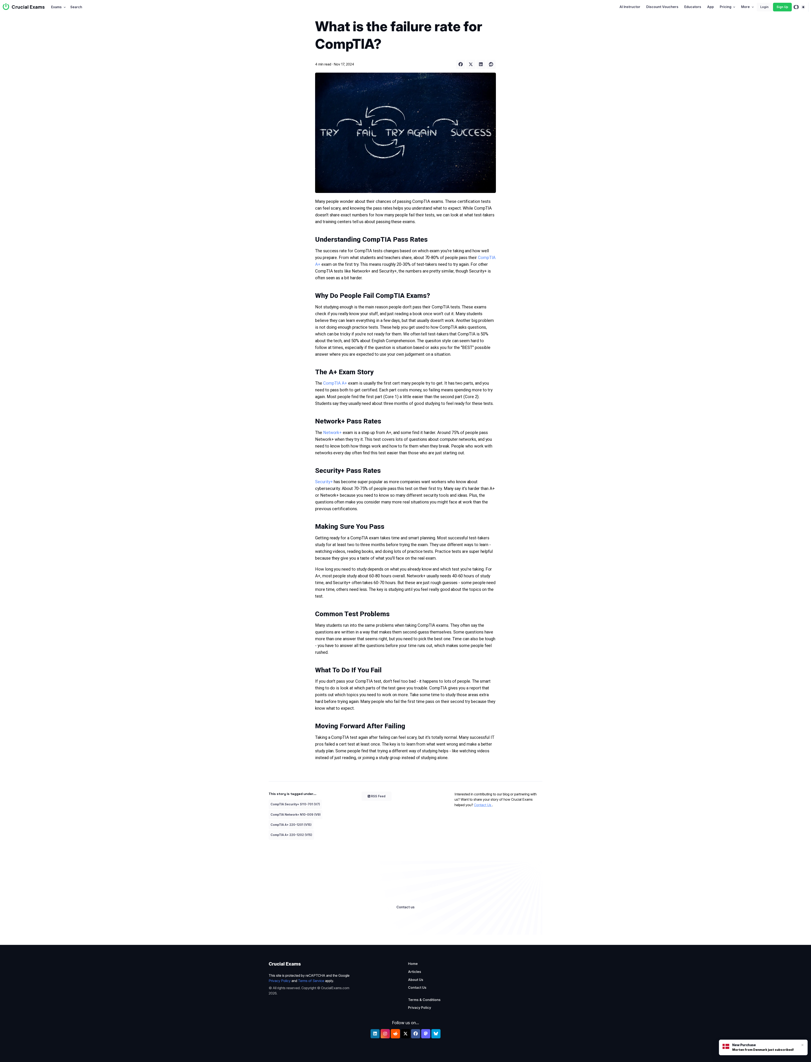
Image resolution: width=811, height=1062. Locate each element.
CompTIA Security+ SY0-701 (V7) (295, 804)
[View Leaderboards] (796, 7)
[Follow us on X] (405, 1033)
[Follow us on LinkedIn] (375, 1033)
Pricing (725, 7)
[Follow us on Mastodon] (425, 1033)
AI (629, 7)
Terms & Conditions (424, 1000)
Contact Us (483, 805)
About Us (415, 980)
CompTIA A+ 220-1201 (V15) (291, 824)
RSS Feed (378, 796)
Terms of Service (311, 981)
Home (413, 964)
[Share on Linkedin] (481, 64)
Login (764, 7)
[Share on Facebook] (460, 64)
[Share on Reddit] (491, 64)
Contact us (405, 907)
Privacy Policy (280, 981)
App (710, 7)
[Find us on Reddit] (395, 1033)
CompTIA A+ (335, 383)
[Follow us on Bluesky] (436, 1033)
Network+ (333, 432)
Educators (692, 7)
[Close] (802, 1045)
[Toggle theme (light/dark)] (803, 7)
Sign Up (782, 7)
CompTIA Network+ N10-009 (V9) (296, 814)
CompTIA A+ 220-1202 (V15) (291, 835)
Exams (56, 7)
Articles (414, 972)
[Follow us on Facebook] (415, 1033)
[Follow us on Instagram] (385, 1033)
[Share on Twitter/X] (470, 64)
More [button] (745, 7)
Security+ (324, 481)
